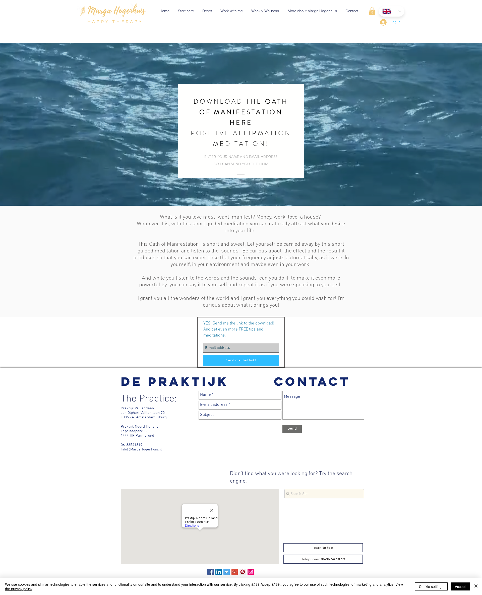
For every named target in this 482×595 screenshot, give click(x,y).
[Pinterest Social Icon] (242, 572)
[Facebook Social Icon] (210, 572)
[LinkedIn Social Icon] (218, 572)
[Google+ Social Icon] (234, 572)
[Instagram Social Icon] (251, 572)
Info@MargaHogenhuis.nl (141, 449)
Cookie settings (431, 586)
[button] (372, 11)
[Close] (476, 586)
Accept (460, 586)
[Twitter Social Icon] (226, 572)
